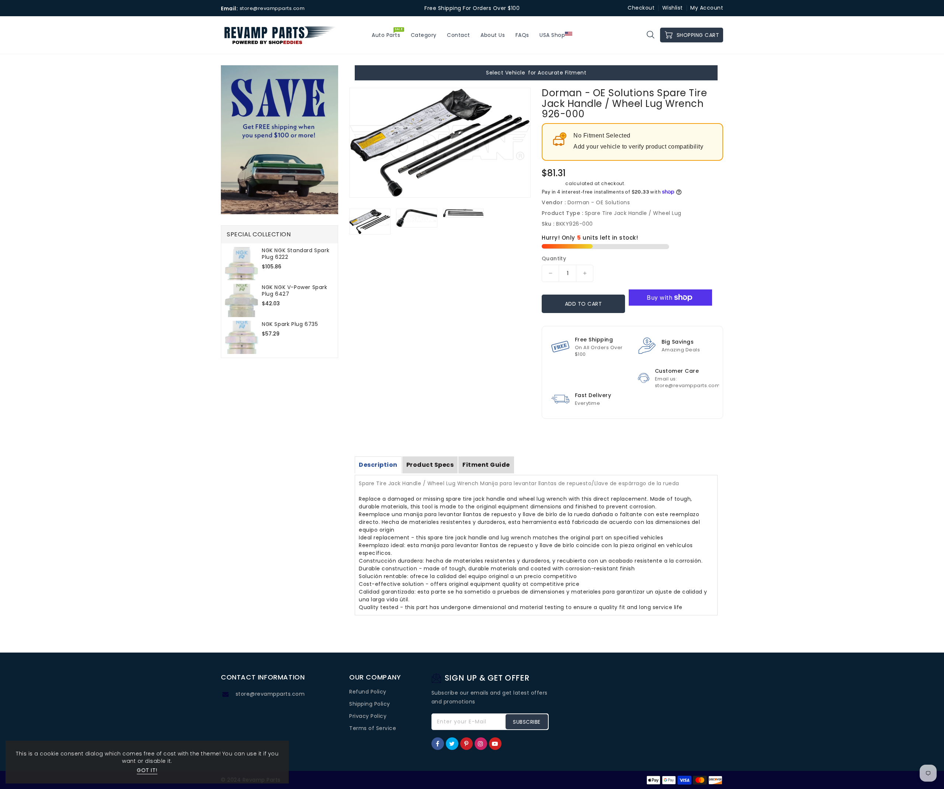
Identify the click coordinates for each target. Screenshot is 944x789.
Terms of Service (372, 728)
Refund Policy (367, 691)
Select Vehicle (505, 72)
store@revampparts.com (270, 694)
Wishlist (672, 7)
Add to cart (583, 303)
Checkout (641, 7)
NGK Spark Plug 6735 (290, 324)
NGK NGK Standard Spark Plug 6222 (295, 253)
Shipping (553, 183)
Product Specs (430, 464)
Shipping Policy (369, 704)
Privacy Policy (367, 716)
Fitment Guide (486, 464)
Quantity (554, 258)
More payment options (670, 314)
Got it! (147, 770)
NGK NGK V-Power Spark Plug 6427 (294, 290)
